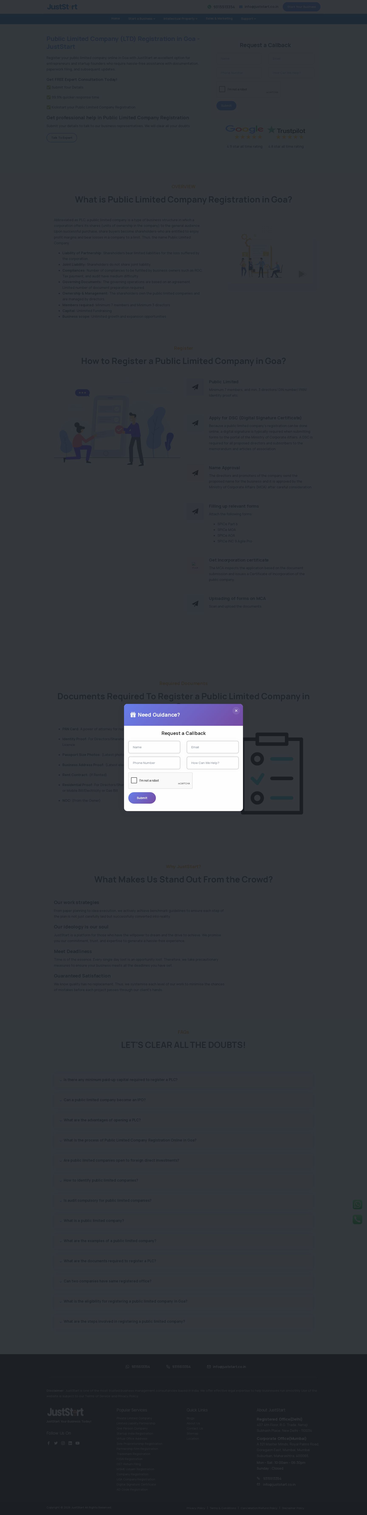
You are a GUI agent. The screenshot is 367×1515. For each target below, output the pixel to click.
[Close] (236, 711)
